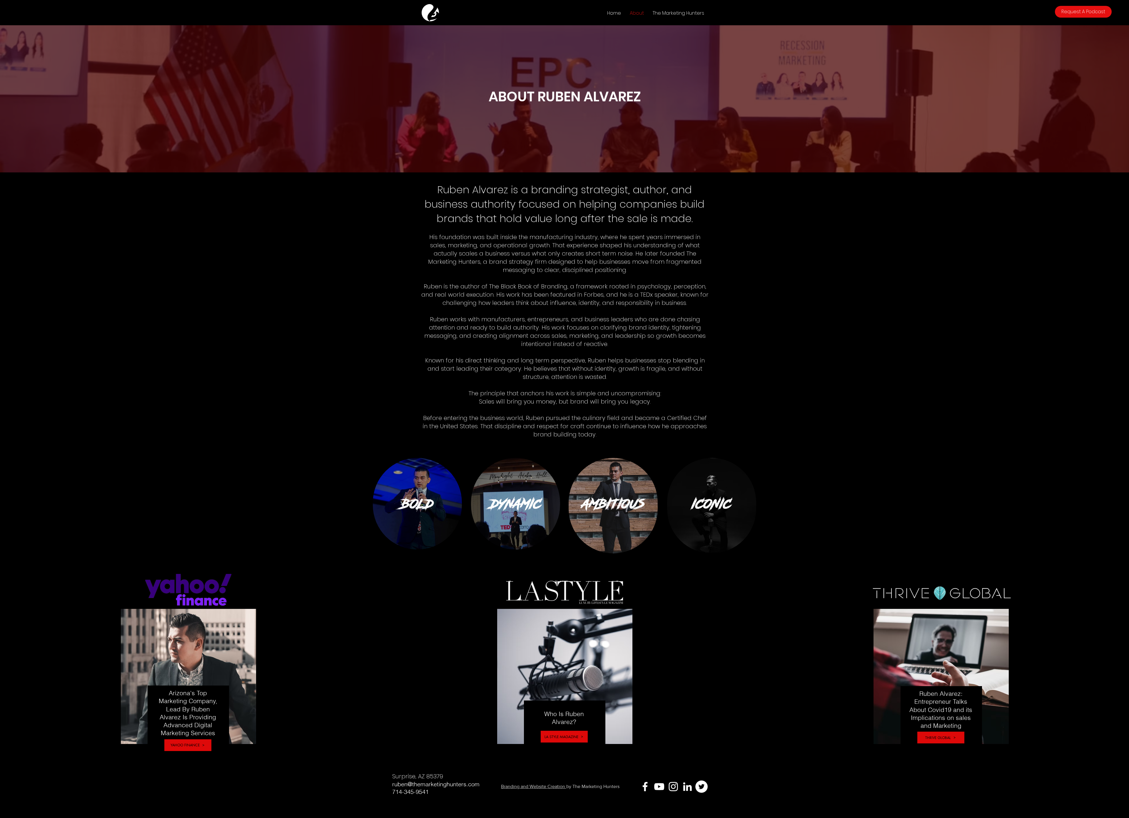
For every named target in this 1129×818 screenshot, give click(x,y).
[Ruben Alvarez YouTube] (659, 786)
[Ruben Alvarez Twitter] (701, 786)
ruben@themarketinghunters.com (436, 784)
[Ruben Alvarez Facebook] (645, 786)
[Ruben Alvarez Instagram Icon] (673, 786)
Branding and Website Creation (533, 786)
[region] (417, 504)
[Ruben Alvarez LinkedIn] (687, 786)
